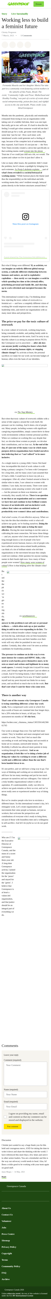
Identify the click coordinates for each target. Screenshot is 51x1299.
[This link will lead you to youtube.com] (14, 1197)
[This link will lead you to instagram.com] (19, 1197)
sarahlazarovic (28, 616)
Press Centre (8, 1234)
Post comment (12, 1127)
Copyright (7, 1253)
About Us (6, 1208)
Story (4, 14)
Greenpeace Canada (16, 1186)
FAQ (4, 1273)
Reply (4, 1177)
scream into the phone (33, 151)
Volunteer (6, 1221)
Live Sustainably (19, 14)
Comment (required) (12, 1060)
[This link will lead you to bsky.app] (25, 1197)
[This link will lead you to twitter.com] (8, 1197)
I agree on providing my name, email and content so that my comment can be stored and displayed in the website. (28, 1116)
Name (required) (11, 1089)
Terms (5, 1260)
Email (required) (11, 1101)
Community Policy (11, 1266)
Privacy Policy (9, 1247)
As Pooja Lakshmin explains (27, 169)
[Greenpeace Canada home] (20, 4)
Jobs (4, 1227)
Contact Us (7, 1214)
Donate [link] (39, 4)
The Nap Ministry (25, 412)
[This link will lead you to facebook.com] (3, 1197)
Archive (6, 1279)
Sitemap (6, 1240)
